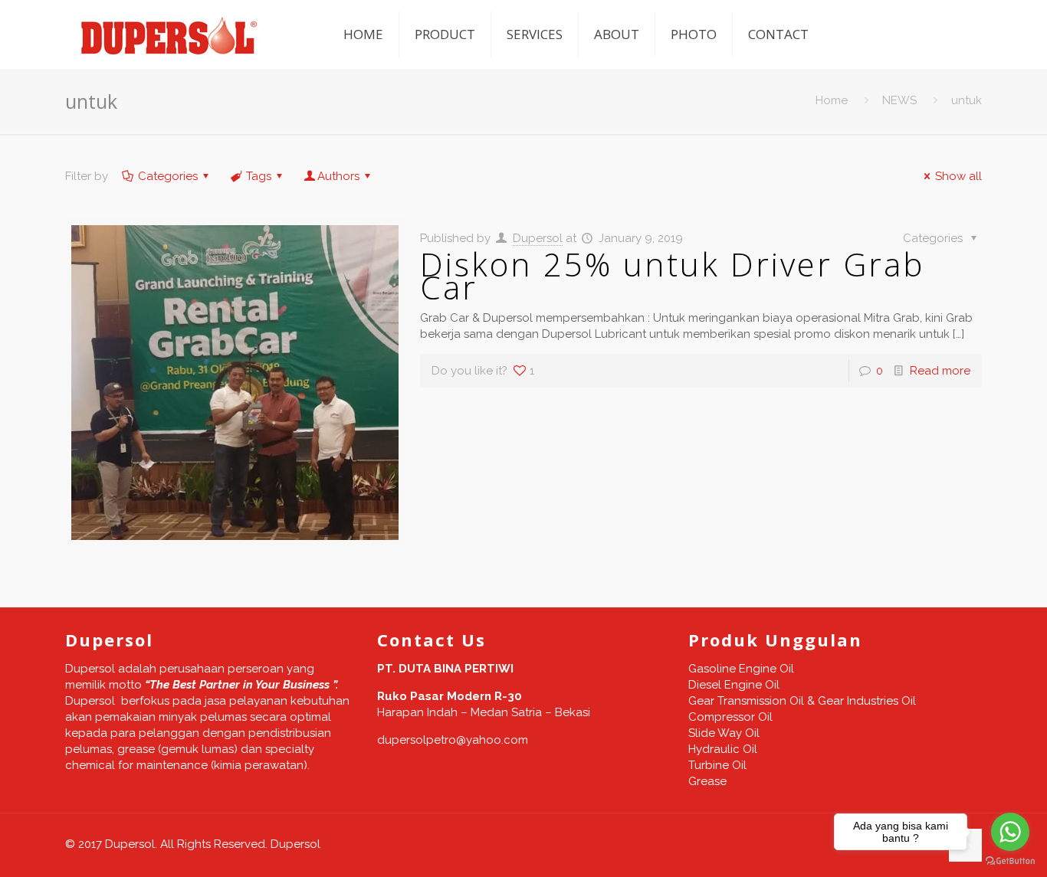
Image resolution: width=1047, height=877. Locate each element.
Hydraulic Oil (722, 749)
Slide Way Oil (724, 733)
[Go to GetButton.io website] (1010, 861)
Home (832, 100)
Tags (258, 176)
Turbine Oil (717, 765)
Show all (958, 176)
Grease (707, 781)
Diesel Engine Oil (734, 685)
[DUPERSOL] (170, 34)
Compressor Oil (730, 717)
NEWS (899, 100)
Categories (168, 176)
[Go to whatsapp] (1010, 832)
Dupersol (538, 238)
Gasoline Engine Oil (741, 669)
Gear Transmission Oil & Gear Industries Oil (802, 701)
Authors (338, 176)
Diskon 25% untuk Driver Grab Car (672, 275)
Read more (940, 371)
